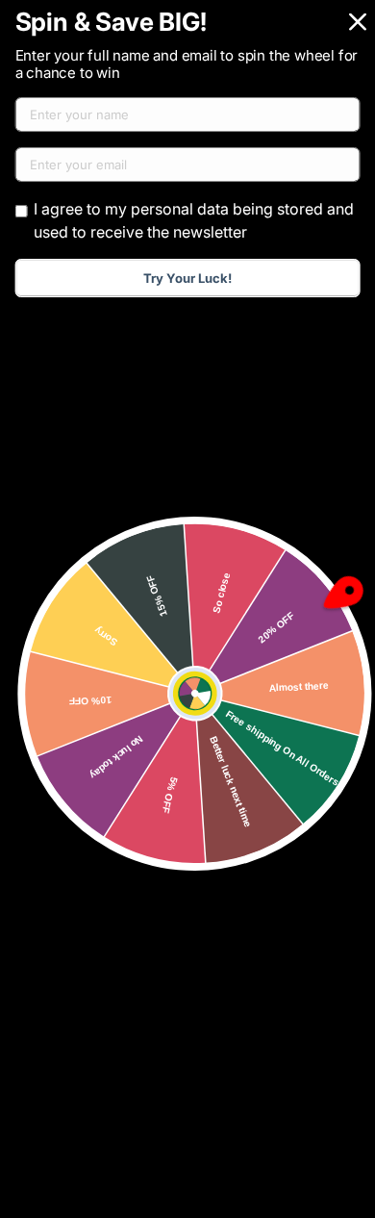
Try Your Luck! (187, 278)
